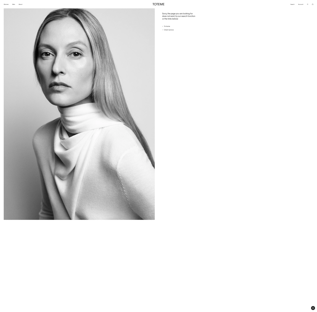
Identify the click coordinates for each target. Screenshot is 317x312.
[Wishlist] (305, 4)
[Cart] (310, 4)
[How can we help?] (313, 308)
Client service (169, 30)
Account (300, 4)
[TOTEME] (158, 4)
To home (167, 26)
